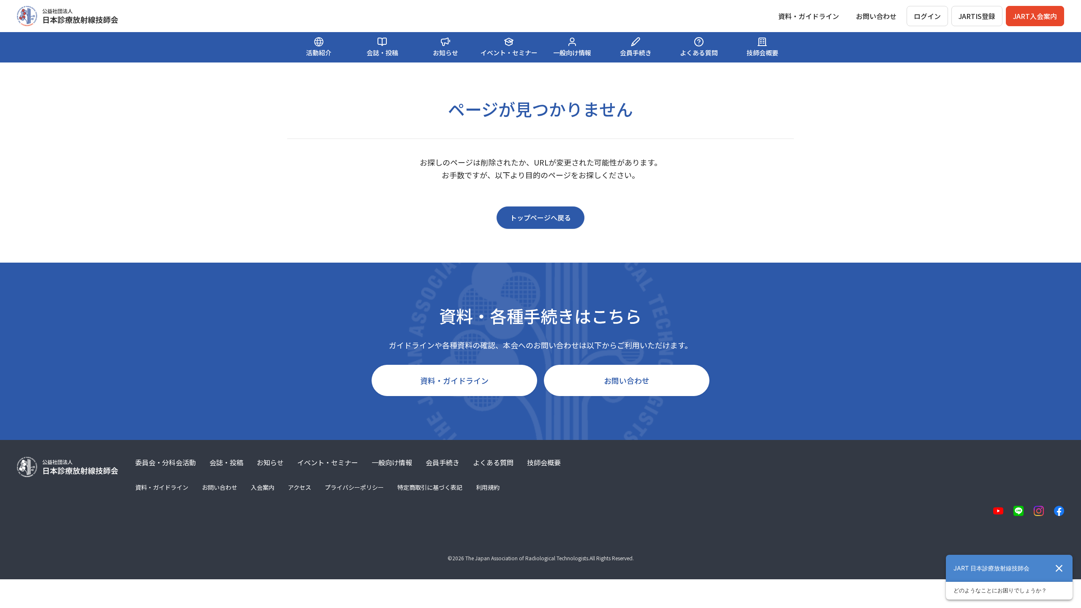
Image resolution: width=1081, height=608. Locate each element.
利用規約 (488, 487)
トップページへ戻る (540, 217)
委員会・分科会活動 (165, 462)
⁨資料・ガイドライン (808, 16)
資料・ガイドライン (454, 380)
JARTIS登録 (977, 16)
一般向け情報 (392, 462)
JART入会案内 (1035, 16)
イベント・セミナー (327, 462)
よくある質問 (493, 462)
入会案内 (262, 487)
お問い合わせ (876, 16)
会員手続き (442, 462)
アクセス (299, 487)
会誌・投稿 (226, 462)
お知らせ (270, 462)
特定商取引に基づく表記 (429, 487)
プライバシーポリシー (354, 487)
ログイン (927, 16)
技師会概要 (544, 462)
